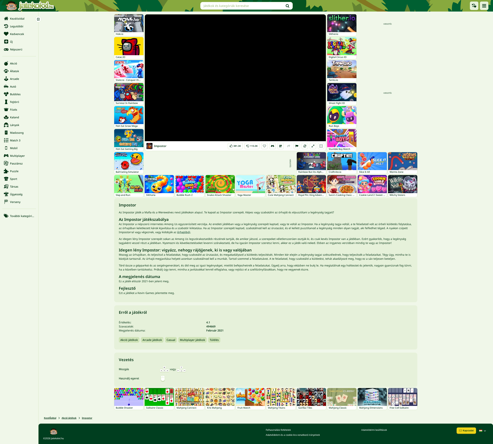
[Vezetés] (272, 146)
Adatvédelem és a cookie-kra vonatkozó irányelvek (293, 434)
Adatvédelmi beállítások (374, 429)
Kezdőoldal (50, 418)
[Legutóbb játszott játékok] (474, 6)
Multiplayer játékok (192, 340)
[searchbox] (246, 6)
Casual (171, 340)
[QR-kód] (280, 146)
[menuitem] (19, 18)
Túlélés (214, 340)
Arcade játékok (152, 340)
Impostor (87, 418)
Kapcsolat (468, 430)
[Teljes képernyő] (321, 146)
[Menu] (484, 6)
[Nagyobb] (313, 146)
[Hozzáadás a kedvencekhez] (264, 146)
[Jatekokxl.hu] (30, 6)
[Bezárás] (38, 19)
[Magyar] (483, 430)
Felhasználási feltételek (278, 429)
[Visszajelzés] (296, 146)
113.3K (252, 145)
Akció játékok (129, 340)
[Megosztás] (288, 146)
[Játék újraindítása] (305, 146)
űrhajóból (183, 232)
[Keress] (288, 5)
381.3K (235, 145)
